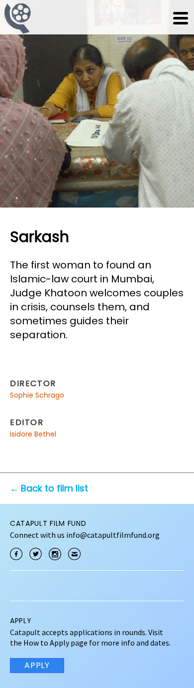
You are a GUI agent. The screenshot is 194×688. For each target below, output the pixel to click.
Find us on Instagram (55, 554)
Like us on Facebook (16, 554)
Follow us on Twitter (35, 554)
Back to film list (54, 488)
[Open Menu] (180, 18)
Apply (37, 665)
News (117, 18)
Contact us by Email (74, 554)
